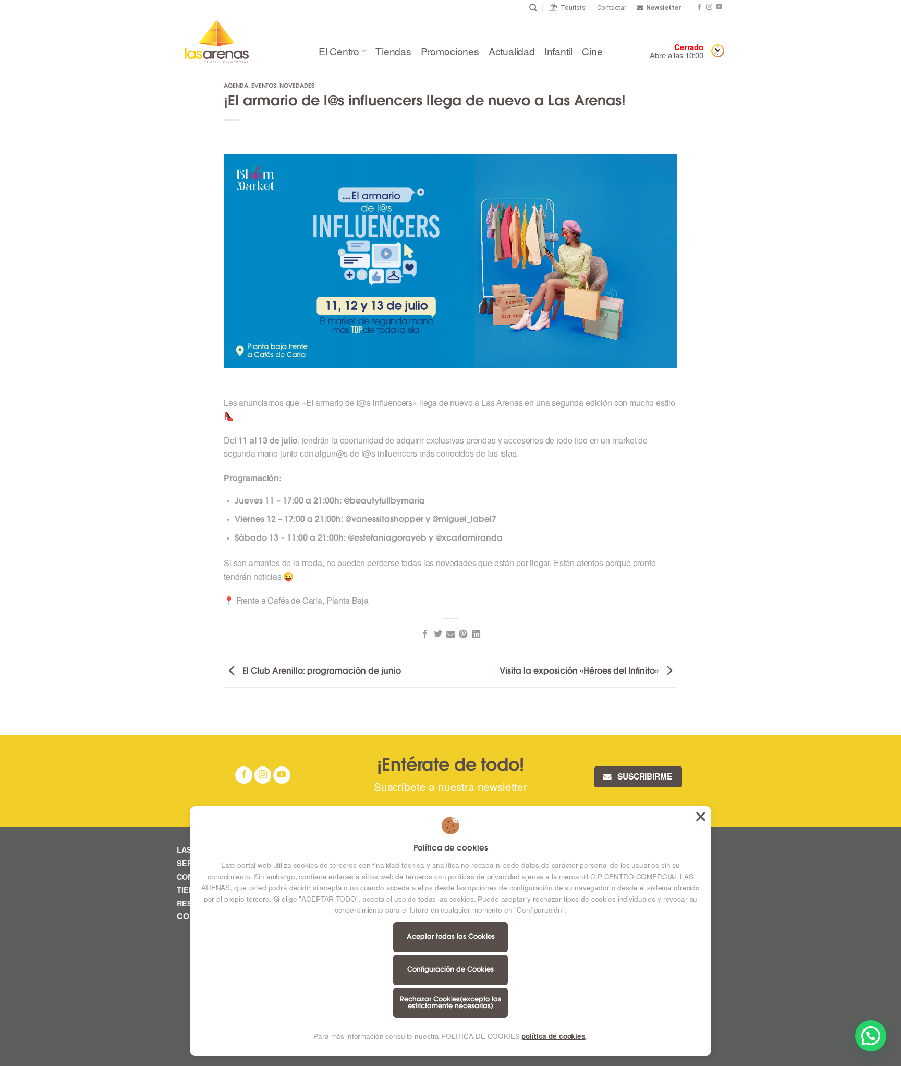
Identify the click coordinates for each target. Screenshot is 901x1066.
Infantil (558, 51)
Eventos (263, 86)
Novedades (296, 86)
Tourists (571, 7)
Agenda (236, 86)
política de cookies (553, 1036)
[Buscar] (533, 8)
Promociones (450, 51)
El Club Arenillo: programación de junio (320, 671)
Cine (592, 51)
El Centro (339, 51)
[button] (870, 1035)
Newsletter (663, 7)
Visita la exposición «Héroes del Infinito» (580, 671)
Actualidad (512, 51)
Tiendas (393, 51)
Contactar (611, 7)
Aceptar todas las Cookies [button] (701, 816)
